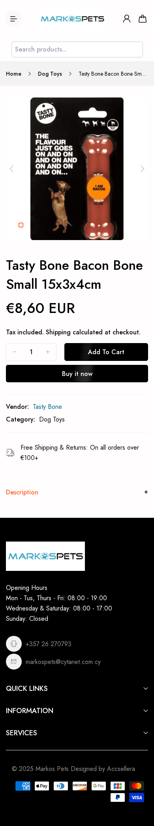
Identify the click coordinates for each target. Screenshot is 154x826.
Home (13, 74)
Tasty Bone (47, 406)
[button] (11, 168)
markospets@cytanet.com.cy (63, 661)
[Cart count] (142, 19)
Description (22, 492)
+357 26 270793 (48, 644)
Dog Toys (50, 74)
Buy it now (77, 373)
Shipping (58, 332)
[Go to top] (140, 786)
